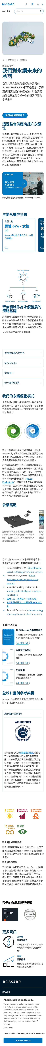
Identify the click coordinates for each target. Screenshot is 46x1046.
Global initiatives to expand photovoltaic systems (22, 579)
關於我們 (12, 60)
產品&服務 (6, 992)
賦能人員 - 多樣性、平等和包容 (21, 598)
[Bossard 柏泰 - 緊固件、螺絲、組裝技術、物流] (3, 60)
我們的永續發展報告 (15, 115)
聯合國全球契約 (26, 752)
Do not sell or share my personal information (22, 1033)
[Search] (41, 11)
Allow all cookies (23, 1040)
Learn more (8, 1027)
